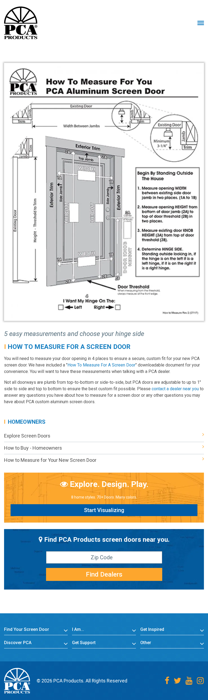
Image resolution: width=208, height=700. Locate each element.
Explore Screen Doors (27, 436)
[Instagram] (200, 680)
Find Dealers (104, 574)
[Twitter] (177, 680)
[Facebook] (167, 680)
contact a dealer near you (175, 388)
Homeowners (27, 422)
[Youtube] (189, 680)
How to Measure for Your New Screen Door (50, 460)
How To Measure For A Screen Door (69, 347)
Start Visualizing (104, 510)
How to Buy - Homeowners (33, 448)
